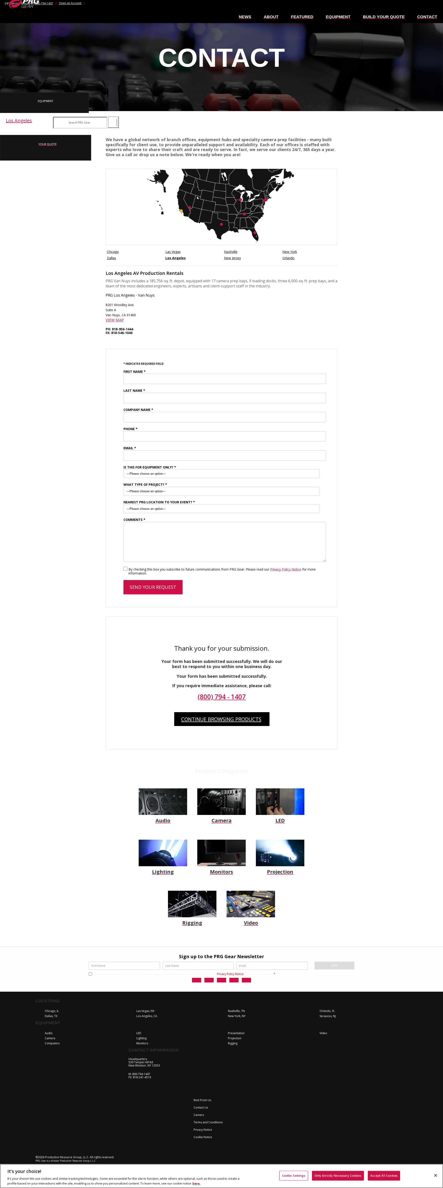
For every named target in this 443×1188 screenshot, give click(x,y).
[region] (221, 1176)
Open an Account (70, 3)
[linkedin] (234, 980)
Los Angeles (175, 258)
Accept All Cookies (384, 1175)
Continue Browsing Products (221, 719)
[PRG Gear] (24, 11)
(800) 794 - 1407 (222, 696)
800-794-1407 (44, 3)
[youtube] (246, 980)
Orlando (288, 258)
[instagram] (221, 980)
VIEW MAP (115, 320)
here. (196, 1183)
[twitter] (196, 980)
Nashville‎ (230, 251)
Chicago (113, 251)
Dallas (111, 258)
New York (289, 251)
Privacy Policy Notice (285, 569)
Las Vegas (173, 251)
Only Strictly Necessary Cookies (337, 1175)
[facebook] (209, 980)
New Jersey (232, 258)
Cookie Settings (293, 1175)
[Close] (436, 1175)
